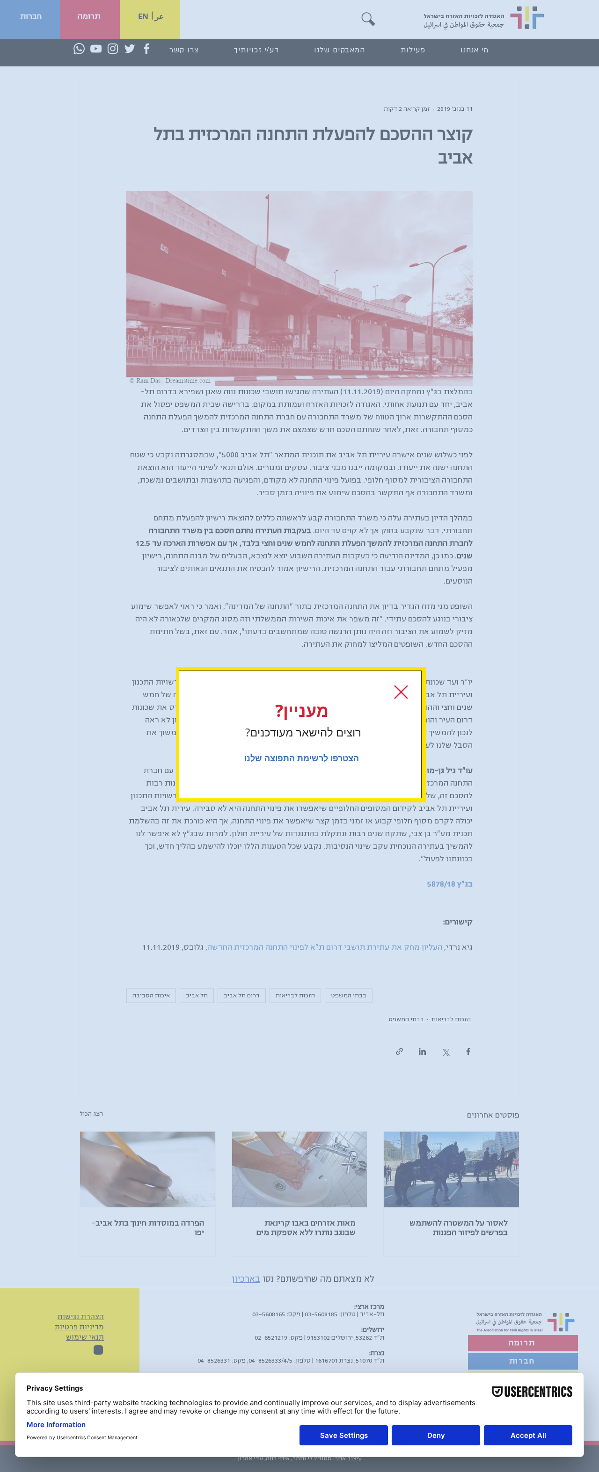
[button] (401, 692)
